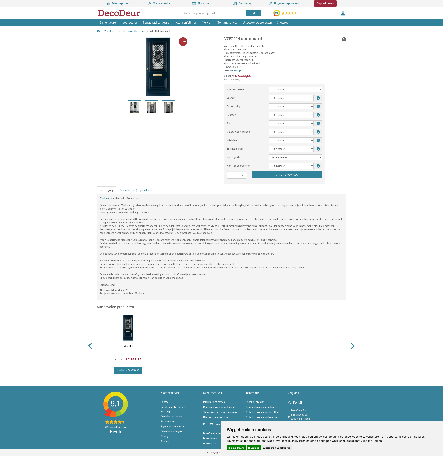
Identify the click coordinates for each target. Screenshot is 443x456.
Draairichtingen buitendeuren (261, 407)
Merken (206, 22)
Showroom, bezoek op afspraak (220, 412)
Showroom (284, 22)
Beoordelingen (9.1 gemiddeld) (135, 190)
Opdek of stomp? (254, 402)
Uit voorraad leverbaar (134, 31)
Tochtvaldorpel (235, 148)
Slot (229, 123)
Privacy (164, 436)
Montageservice (227, 22)
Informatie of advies (214, 402)
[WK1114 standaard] (134, 107)
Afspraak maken (325, 3)
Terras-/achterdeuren (156, 22)
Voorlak (231, 98)
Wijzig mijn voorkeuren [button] (277, 447)
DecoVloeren (210, 438)
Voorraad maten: (235, 89)
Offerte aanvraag (287, 174)
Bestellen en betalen (172, 416)
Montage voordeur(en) (239, 165)
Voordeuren (130, 22)
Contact (165, 402)
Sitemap (165, 441)
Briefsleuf (232, 140)
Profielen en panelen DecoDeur (262, 412)
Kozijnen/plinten (186, 22)
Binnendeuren (108, 22)
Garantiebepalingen (171, 431)
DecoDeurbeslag (212, 433)
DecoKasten (209, 443)
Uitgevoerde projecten (257, 22)
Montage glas (234, 157)
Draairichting (234, 106)
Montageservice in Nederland (219, 407)
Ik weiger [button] (253, 447)
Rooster (231, 114)
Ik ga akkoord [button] (236, 447)
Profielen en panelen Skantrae (261, 417)
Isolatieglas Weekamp (238, 131)
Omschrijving (107, 190)
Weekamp (235, 70)
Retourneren (168, 421)
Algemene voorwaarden (173, 426)
